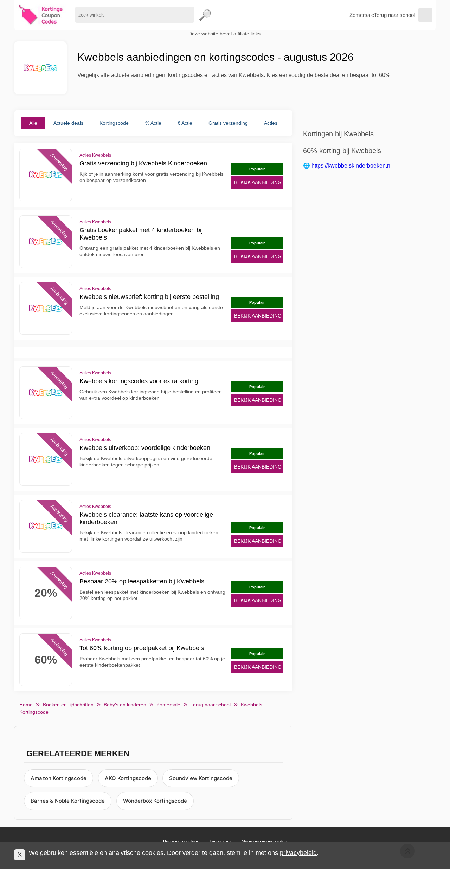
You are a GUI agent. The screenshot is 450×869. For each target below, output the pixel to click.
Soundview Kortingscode (200, 778)
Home (26, 704)
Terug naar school (394, 15)
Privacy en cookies (181, 841)
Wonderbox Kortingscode (155, 800)
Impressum (220, 841)
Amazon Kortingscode (58, 778)
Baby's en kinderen (125, 704)
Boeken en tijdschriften (68, 704)
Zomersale (361, 15)
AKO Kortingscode (128, 778)
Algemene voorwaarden (264, 841)
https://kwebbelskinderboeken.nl (351, 166)
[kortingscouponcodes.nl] (41, 15)
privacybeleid (298, 852)
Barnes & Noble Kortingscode (68, 800)
